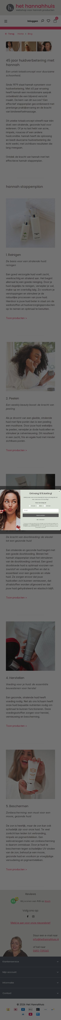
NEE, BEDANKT (41, 519)
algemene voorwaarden (35, 524)
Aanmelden (40, 515)
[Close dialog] (59, 491)
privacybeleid (25, 524)
